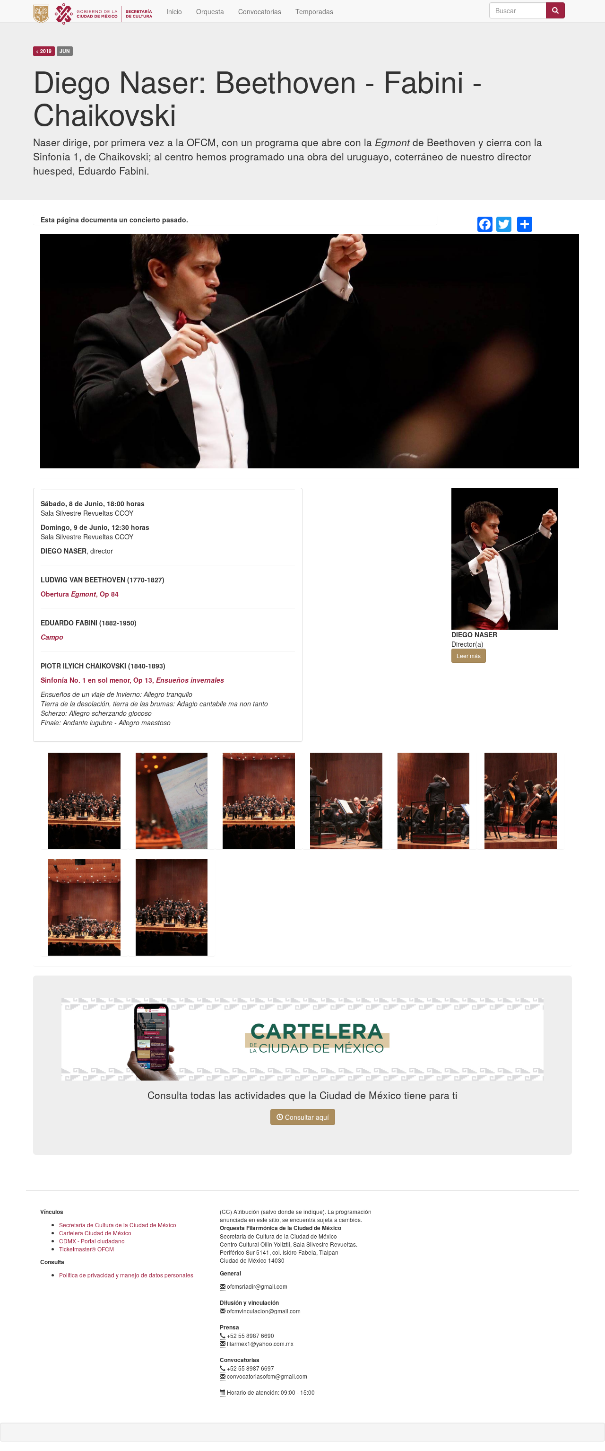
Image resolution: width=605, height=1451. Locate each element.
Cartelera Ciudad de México (95, 1233)
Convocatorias (259, 11)
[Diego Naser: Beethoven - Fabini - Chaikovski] (84, 801)
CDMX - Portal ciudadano (92, 1241)
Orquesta (210, 11)
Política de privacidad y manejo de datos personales (126, 1275)
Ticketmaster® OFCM (86, 1249)
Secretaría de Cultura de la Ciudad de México (117, 1225)
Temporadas (314, 11)
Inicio (174, 11)
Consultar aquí (306, 1117)
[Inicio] (96, 14)
